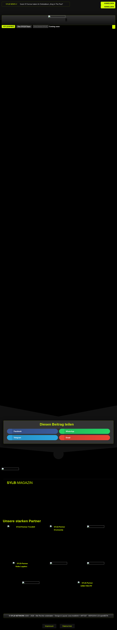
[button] (8, 26)
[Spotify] (91, 3)
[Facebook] (77, 3)
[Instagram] (82, 3)
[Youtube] (86, 3)
